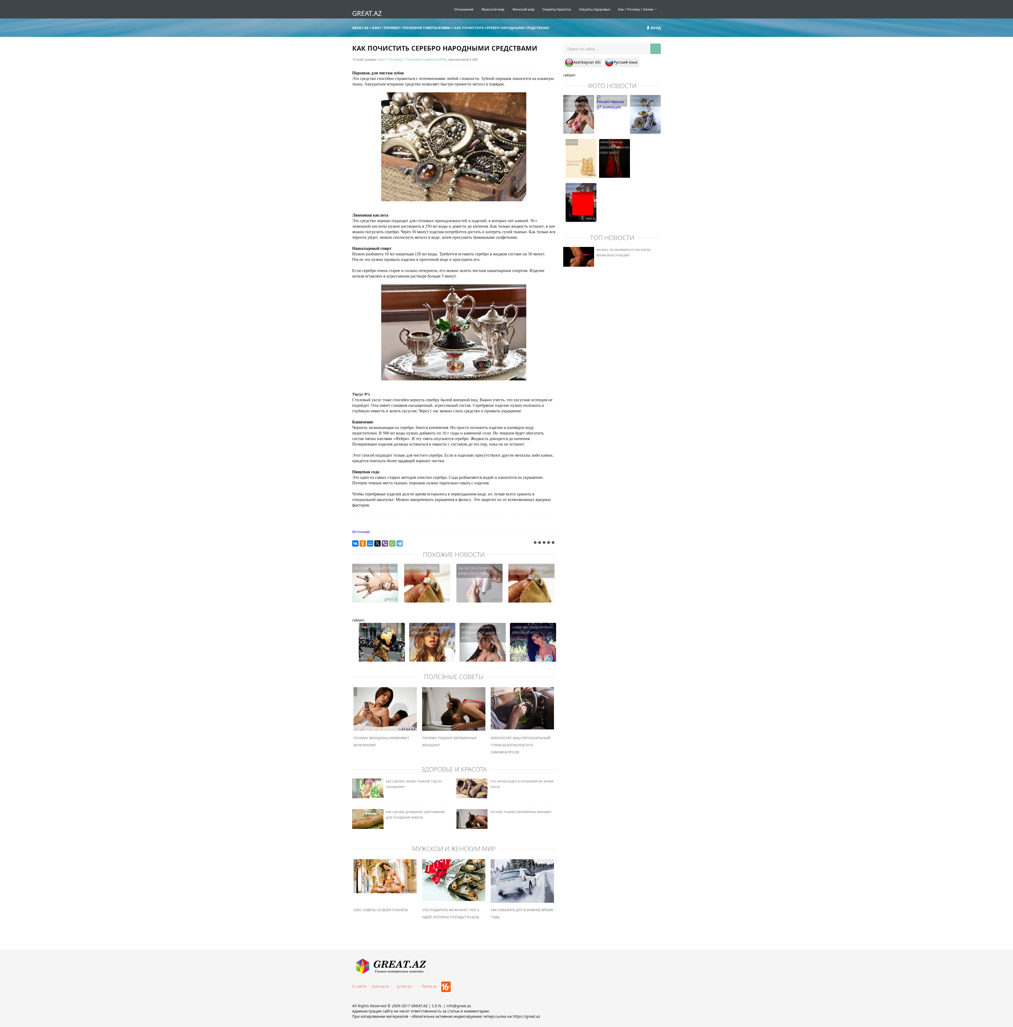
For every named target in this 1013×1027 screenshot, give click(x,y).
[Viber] (385, 543)
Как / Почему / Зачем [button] (636, 9)
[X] (377, 543)
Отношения (464, 9)
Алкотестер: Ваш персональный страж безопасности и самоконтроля (520, 744)
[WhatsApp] (392, 543)
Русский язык (626, 62)
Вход (655, 27)
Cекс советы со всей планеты (380, 909)
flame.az (429, 986)
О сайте (359, 986)
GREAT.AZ (367, 13)
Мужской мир (492, 9)
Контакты (380, 986)
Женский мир (523, 9)
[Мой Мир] (370, 543)
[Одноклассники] (363, 543)
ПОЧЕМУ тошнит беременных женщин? (521, 812)
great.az (404, 986)
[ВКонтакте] (355, 543)
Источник (361, 531)
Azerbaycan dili (587, 62)
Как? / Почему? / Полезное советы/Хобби (412, 59)
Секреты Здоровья (594, 9)
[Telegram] (399, 543)
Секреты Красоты (556, 9)
